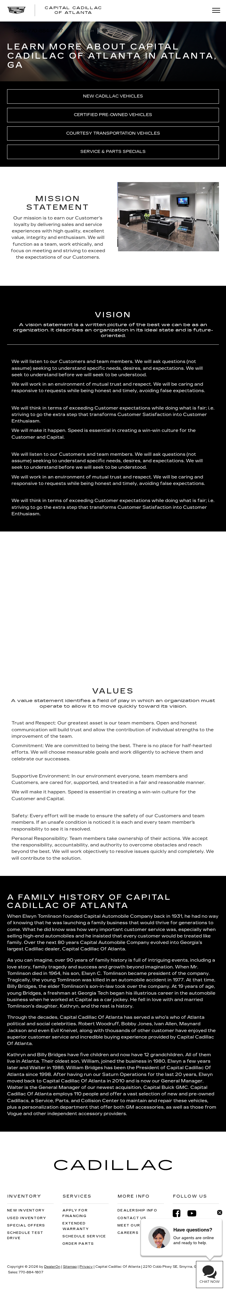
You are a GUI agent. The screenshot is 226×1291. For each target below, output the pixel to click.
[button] (125, 226)
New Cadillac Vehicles (113, 96)
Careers (128, 1233)
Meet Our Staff (136, 1225)
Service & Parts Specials (113, 151)
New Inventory (26, 1210)
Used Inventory (26, 1218)
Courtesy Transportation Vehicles (113, 133)
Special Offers (26, 1225)
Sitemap (70, 1267)
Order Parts (78, 1244)
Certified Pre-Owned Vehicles (113, 114)
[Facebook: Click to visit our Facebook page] (179, 1213)
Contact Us (132, 1218)
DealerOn (52, 1267)
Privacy (86, 1267)
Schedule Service (84, 1236)
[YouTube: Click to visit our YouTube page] (194, 1213)
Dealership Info (137, 1210)
